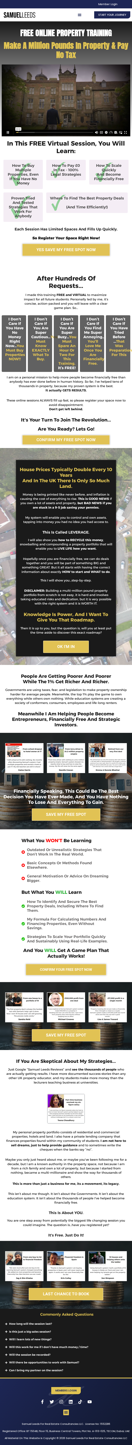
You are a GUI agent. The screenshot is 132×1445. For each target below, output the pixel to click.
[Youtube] (89, 1402)
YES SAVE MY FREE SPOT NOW (66, 249)
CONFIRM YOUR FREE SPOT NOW (66, 970)
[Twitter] (52, 1402)
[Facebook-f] (42, 1402)
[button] (79, 15)
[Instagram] (61, 1402)
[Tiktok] (80, 1402)
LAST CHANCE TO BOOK (66, 1294)
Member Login (107, 4)
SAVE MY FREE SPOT (66, 814)
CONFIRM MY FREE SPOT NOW (66, 439)
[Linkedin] (71, 1402)
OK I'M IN (66, 646)
